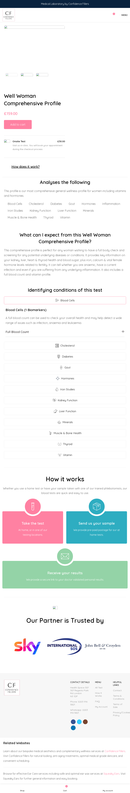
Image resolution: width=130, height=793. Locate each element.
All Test (98, 687)
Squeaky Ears (112, 773)
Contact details (80, 682)
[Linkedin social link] (73, 727)
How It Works (98, 694)
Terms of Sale (117, 705)
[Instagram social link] (85, 721)
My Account (101, 706)
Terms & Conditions (118, 697)
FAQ (97, 701)
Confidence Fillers (115, 751)
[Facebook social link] (73, 721)
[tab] (65, 300)
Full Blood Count (17, 332)
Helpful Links (117, 683)
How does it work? (25, 167)
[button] (65, 332)
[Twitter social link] (79, 721)
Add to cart (17, 124)
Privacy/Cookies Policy (119, 714)
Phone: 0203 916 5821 (78, 703)
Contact (117, 690)
